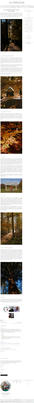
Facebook (17, 399)
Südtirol (32, 29)
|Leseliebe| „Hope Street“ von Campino (5, 322)
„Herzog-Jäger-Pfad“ (7, 58)
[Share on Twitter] (2, 320)
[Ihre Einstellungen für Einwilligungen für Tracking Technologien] (32, 401)
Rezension (30, 26)
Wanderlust (26, 31)
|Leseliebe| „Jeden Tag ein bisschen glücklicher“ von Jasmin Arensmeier (17, 323)
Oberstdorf (29, 25)
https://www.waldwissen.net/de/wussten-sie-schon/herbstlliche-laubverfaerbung (10, 344)
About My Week (27, 18)
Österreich (28, 32)
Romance (27, 28)
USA (31, 30)
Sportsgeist (28, 29)
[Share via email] (0, 320)
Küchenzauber (27, 23)
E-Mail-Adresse (2, 369)
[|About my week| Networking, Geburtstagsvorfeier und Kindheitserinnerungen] (11, 309)
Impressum (28, 34)
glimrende (17, 3)
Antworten (2, 333)
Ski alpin (32, 28)
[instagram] (30, 7)
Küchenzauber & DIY (28, 13)
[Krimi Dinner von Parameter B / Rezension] (11, 315)
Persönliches (3, 321)
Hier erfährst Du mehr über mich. (6, 396)
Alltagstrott (28, 12)
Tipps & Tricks (28, 30)
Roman (25, 28)
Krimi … (11, 318)
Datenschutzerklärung (28, 36)
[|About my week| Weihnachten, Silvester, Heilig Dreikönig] (16, 309)
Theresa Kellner (4, 15)
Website (1, 372)
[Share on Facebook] (1, 320)
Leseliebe (29, 14)
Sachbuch (29, 28)
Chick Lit (30, 20)
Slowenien (26, 29)
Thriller (26, 30)
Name (1, 366)
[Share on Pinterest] (3, 320)
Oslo (31, 25)
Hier (15, 116)
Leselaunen (30, 23)
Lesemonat (29, 24)
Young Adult (31, 31)
